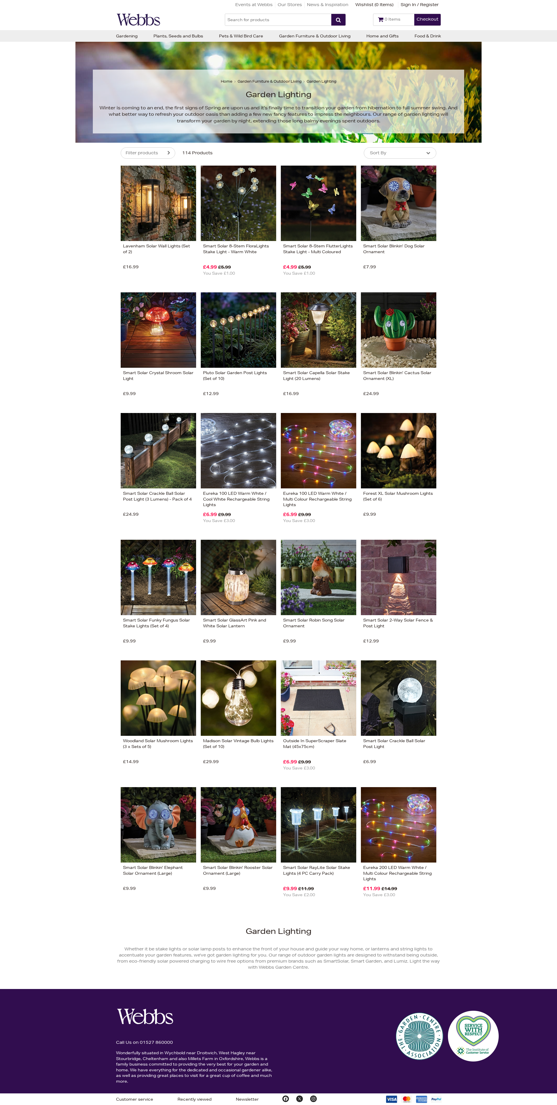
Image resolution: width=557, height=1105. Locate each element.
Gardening (127, 36)
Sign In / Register (420, 4)
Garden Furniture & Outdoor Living (314, 36)
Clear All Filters (57, 343)
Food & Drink (428, 36)
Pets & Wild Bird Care (241, 36)
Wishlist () (374, 4)
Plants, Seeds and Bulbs (178, 36)
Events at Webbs (254, 4)
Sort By (378, 152)
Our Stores (290, 4)
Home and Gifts (382, 36)
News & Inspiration (327, 4)
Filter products (142, 152)
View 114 (96, 343)
